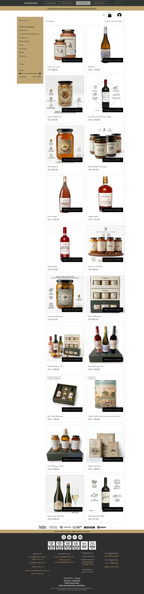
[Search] (103, 14)
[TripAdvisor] (80, 537)
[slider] (20, 73)
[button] (110, 15)
